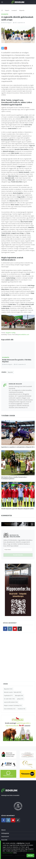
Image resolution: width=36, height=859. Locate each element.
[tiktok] (19, 629)
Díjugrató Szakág (10, 332)
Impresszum (5, 836)
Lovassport (14, 10)
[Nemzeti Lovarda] (28, 755)
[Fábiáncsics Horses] (28, 764)
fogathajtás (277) (8, 695)
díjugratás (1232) (8, 688)
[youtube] (15, 629)
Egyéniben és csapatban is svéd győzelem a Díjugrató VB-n (18, 447)
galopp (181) (20, 698)
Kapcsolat (4, 840)
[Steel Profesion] (8, 764)
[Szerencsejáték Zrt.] (8, 774)
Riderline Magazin (7, 22)
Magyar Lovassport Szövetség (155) (13, 705)
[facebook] (5, 629)
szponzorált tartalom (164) (11, 702)
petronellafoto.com (23, 334)
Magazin (7, 10)
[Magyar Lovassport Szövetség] (8, 755)
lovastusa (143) (21, 708)
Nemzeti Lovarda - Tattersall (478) (12, 692)
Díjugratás (4, 14)
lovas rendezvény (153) (9, 708)
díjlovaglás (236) (19, 695)
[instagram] (10, 629)
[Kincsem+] (28, 774)
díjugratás (10, 372)
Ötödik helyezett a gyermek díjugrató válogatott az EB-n (17, 508)
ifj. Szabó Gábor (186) (9, 698)
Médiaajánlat (5, 833)
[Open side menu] (2, 2)
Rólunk (3, 830)
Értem (30, 855)
